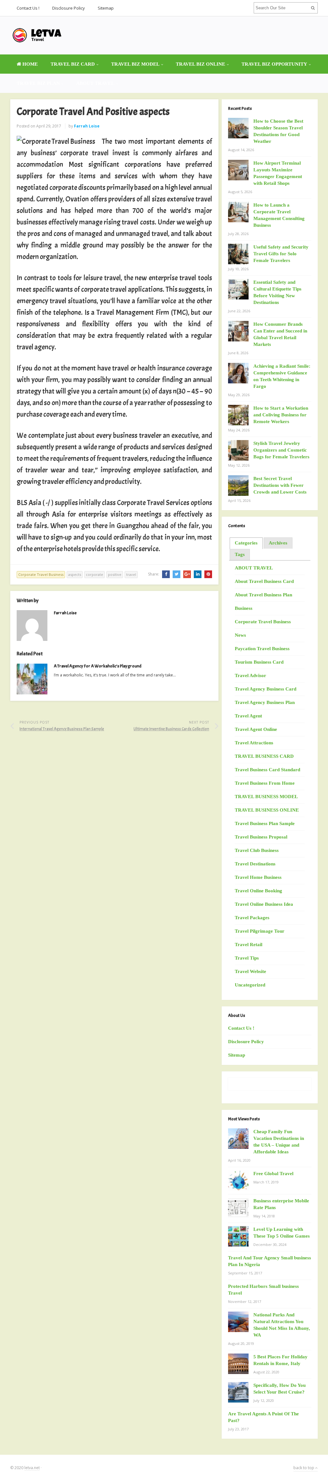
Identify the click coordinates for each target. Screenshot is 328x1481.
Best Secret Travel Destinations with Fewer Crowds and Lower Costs (280, 485)
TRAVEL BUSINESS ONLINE (267, 810)
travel (131, 574)
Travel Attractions (254, 742)
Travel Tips (247, 958)
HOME (29, 64)
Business (243, 608)
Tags (240, 554)
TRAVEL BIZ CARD (73, 64)
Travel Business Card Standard (267, 769)
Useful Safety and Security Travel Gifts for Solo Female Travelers (280, 253)
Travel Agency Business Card (265, 688)
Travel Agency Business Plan (265, 702)
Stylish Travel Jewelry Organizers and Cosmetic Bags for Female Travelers (281, 450)
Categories (246, 542)
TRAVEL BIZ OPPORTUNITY (274, 64)
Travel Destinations (255, 863)
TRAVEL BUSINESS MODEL (266, 796)
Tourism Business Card (259, 662)
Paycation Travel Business (262, 648)
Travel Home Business (258, 877)
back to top (304, 1467)
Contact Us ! (28, 8)
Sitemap (106, 8)
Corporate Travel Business (40, 574)
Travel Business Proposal (261, 836)
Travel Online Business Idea (264, 904)
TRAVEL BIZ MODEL (135, 64)
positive (114, 574)
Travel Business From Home (265, 783)
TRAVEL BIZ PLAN (38, 83)
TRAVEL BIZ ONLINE (200, 64)
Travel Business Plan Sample (265, 823)
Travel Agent (248, 715)
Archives (278, 542)
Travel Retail (248, 944)
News (240, 635)
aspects (74, 574)
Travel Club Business (257, 850)
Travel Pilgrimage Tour (259, 931)
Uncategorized (250, 984)
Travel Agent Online (256, 729)
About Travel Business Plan (263, 594)
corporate (94, 574)
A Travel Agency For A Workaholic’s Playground (97, 666)
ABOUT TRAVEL (95, 83)
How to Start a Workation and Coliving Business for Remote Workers (280, 414)
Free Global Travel (273, 1173)
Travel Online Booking (258, 890)
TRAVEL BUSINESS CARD (264, 756)
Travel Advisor (250, 675)
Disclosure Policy (68, 8)
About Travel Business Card (264, 581)
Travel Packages (252, 917)
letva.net (32, 1467)
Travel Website (250, 971)
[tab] (246, 543)
